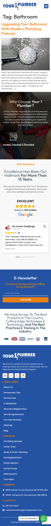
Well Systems (10, 474)
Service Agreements (14, 414)
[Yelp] (17, 375)
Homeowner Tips (12, 392)
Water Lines (10, 446)
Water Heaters (11, 463)
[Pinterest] (23, 375)
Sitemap (8, 425)
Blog (6, 430)
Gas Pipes (9, 479)
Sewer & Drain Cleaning (15, 452)
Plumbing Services (13, 441)
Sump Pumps (10, 468)
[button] (46, 6)
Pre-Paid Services (12, 420)
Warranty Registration (15, 409)
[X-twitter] (11, 375)
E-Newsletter (10, 403)
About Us (8, 387)
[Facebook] (5, 375)
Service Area (10, 398)
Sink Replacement (13, 457)
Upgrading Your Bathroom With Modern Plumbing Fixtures (24, 29)
